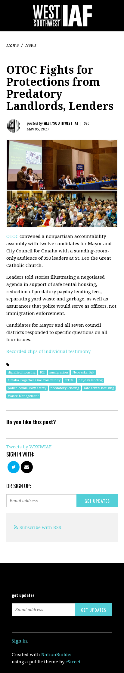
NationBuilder (56, 654)
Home (12, 45)
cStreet (73, 662)
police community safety (27, 388)
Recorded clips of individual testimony (48, 351)
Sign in (19, 641)
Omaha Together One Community (34, 380)
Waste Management (23, 396)
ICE (42, 372)
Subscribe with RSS (40, 527)
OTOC (13, 236)
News (30, 45)
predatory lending (65, 388)
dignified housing (22, 372)
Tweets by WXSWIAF (28, 447)
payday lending (91, 380)
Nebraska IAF (83, 372)
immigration (58, 372)
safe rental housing (98, 388)
